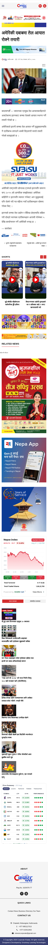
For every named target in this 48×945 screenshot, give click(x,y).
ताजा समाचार (13, 601)
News (16, 911)
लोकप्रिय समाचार (35, 601)
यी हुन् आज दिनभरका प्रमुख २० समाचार (15, 621)
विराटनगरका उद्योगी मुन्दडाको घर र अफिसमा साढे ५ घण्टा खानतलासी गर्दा (36, 304)
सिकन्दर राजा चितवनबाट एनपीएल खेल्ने (15, 718)
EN (40, 6)
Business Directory (26, 911)
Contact (11, 911)
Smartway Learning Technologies (34, 942)
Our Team (36, 911)
